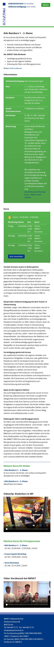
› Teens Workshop (11, 563)
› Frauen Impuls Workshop (15, 554)
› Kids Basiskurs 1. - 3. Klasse (15, 545)
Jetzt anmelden (16, 256)
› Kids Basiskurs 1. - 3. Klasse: (16, 470)
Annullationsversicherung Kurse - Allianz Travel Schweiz (35, 194)
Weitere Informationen (13, 68)
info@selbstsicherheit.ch (14, 630)
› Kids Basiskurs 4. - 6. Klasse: (16, 481)
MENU (46, 4)
